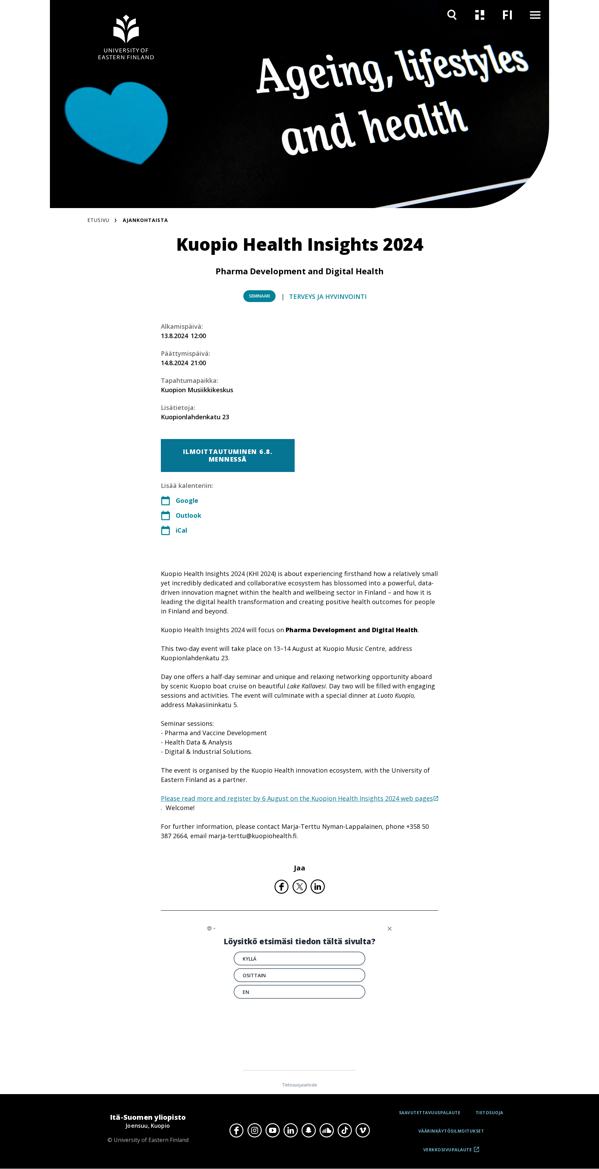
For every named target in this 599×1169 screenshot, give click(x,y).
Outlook (188, 515)
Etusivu (98, 220)
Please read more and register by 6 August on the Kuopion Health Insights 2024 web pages (297, 798)
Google (187, 500)
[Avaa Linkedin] (290, 1130)
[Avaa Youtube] (272, 1130)
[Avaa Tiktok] (344, 1130)
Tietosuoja (489, 1113)
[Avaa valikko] (535, 14)
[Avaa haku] (452, 14)
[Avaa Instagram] (254, 1130)
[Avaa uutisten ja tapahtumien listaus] (480, 14)
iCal (181, 530)
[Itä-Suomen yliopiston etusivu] (126, 38)
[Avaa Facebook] (236, 1130)
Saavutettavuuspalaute (430, 1113)
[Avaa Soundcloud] (326, 1130)
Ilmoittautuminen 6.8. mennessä (228, 455)
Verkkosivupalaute (447, 1152)
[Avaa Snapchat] (308, 1130)
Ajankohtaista (145, 220)
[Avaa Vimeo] (362, 1130)
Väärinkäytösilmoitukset (451, 1131)
